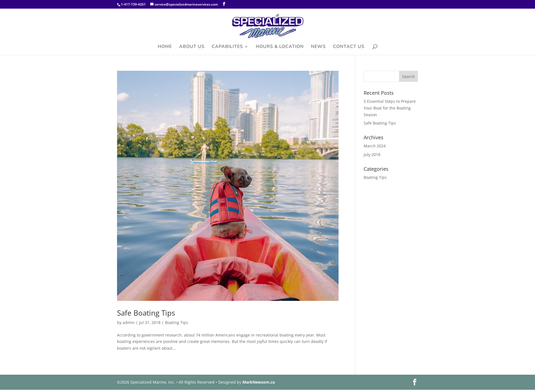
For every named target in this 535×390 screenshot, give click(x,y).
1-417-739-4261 (133, 4)
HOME (165, 47)
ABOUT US (192, 47)
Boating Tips (176, 322)
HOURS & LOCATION (280, 47)
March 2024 (375, 145)
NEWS (318, 47)
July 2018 (372, 154)
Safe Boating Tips (146, 313)
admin (129, 322)
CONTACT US (348, 47)
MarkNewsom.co (258, 382)
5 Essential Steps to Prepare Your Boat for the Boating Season (390, 108)
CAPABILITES (227, 47)
